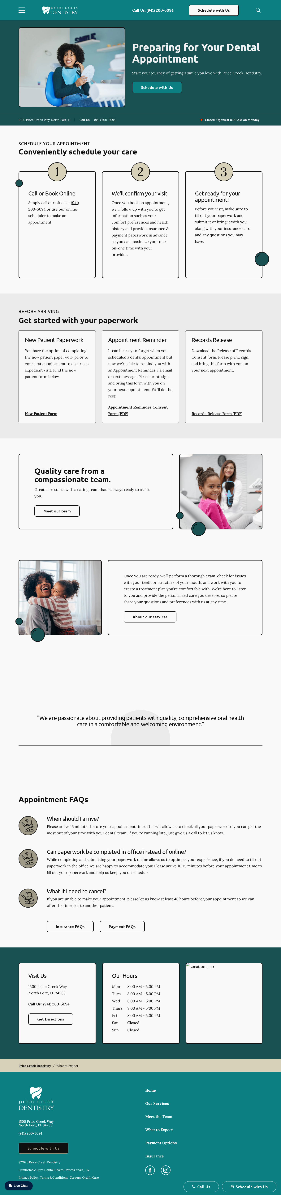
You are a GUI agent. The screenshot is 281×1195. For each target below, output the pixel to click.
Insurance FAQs (70, 926)
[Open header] (23, 10)
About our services (150, 616)
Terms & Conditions (54, 1177)
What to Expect (159, 1129)
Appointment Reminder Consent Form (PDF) (138, 410)
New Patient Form (41, 413)
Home (150, 1090)
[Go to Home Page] (60, 10)
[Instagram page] (166, 1170)
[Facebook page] (150, 1170)
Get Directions (50, 1018)
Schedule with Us (214, 10)
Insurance (154, 1156)
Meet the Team (158, 1116)
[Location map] (224, 1003)
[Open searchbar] (258, 10)
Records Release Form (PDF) (217, 413)
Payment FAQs (122, 926)
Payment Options (161, 1142)
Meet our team (57, 510)
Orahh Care (90, 1177)
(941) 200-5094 (105, 120)
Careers (75, 1177)
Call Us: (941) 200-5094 (153, 10)
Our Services (157, 1103)
